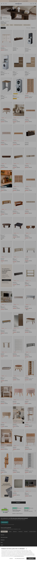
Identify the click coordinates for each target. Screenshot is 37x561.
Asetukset (11, 558)
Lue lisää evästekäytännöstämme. (18, 556)
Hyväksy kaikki (31, 558)
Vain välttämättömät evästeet (19, 558)
